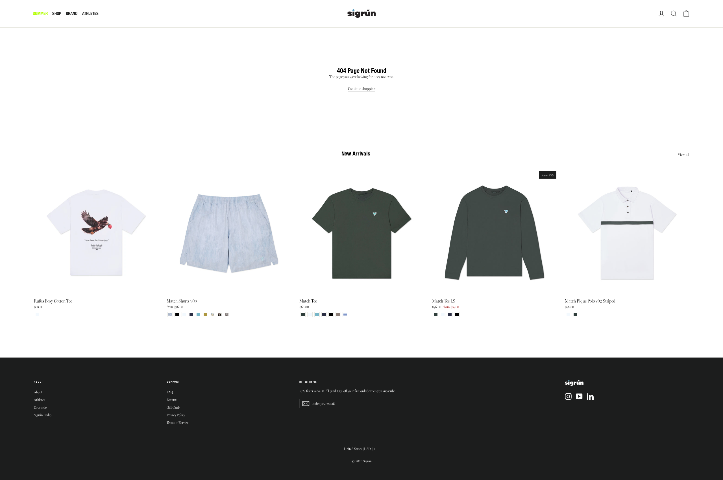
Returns (172, 399)
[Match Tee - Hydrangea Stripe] (345, 314)
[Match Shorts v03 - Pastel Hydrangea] (212, 314)
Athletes (39, 399)
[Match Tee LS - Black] (456, 314)
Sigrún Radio (42, 414)
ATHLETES (90, 13)
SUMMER (40, 13)
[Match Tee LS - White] (442, 314)
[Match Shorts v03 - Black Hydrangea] (219, 314)
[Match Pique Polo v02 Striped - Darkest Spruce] (575, 314)
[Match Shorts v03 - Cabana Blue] (198, 314)
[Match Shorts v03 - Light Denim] (170, 314)
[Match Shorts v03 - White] (184, 314)
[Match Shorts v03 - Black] (177, 314)
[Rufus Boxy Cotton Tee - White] (37, 314)
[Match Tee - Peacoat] (324, 314)
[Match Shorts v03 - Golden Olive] (205, 314)
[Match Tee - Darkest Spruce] (302, 314)
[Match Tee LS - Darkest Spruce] (435, 314)
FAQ (170, 391)
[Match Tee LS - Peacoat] (449, 314)
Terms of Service (177, 422)
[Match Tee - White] (310, 314)
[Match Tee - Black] (331, 314)
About (38, 391)
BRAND (72, 13)
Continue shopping (361, 88)
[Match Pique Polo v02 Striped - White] (568, 314)
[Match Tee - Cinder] (338, 314)
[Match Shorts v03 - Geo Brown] (226, 314)
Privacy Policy (176, 414)
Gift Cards (173, 407)
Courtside (40, 407)
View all (683, 154)
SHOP (56, 13)
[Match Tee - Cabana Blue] (317, 314)
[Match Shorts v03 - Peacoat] (191, 314)
